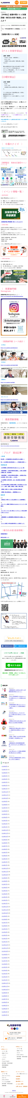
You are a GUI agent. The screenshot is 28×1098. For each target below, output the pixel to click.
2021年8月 (4, 957)
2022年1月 (4, 941)
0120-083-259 (15, 1033)
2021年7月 (4, 960)
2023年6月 (4, 887)
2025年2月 (4, 823)
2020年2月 (4, 1015)
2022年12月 (5, 906)
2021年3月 (4, 973)
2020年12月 (5, 983)
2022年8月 (4, 919)
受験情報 (4, 1067)
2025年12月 (5, 791)
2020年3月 (4, 1012)
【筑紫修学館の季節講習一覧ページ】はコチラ (12, 221)
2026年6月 (4, 772)
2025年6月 (4, 811)
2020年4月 (4, 1008)
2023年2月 (4, 900)
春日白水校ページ (5, 537)
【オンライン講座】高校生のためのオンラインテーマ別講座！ (14, 505)
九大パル (4, 1077)
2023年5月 (4, 890)
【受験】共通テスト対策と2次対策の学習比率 (11, 489)
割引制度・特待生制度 (7, 1063)
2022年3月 (4, 935)
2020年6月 (4, 1002)
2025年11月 (5, 795)
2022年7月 (4, 922)
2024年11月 (5, 833)
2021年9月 (4, 954)
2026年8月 (4, 766)
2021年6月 (4, 964)
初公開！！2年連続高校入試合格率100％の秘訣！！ (13, 459)
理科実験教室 (5, 1065)
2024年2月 (4, 862)
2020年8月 (4, 996)
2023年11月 (5, 871)
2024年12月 (5, 830)
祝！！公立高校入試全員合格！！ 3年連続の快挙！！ (13, 462)
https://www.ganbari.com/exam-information (10, 445)
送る (4, 1096)
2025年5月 (4, 814)
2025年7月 (4, 807)
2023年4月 (4, 894)
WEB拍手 (14, 639)
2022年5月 (4, 929)
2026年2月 (4, 785)
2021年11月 (5, 948)
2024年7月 (4, 846)
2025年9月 (4, 801)
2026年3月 (4, 782)
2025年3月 (4, 820)
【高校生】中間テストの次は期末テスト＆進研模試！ (13, 499)
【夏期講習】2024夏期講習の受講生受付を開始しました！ (13, 518)
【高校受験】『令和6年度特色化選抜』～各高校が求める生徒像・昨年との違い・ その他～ (13, 476)
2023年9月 (4, 878)
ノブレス (4, 1057)
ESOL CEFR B (5, 1079)
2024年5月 (4, 852)
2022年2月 (4, 938)
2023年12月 (5, 868)
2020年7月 (4, 999)
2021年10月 (5, 951)
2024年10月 (5, 836)
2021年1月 (4, 980)
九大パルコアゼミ (6, 1075)
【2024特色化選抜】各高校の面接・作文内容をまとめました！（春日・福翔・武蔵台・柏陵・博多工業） (14, 485)
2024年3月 (4, 858)
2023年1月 (4, 903)
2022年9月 (4, 916)
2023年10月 (5, 874)
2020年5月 (4, 1005)
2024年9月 (4, 839)
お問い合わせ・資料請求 (14, 1038)
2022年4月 (4, 932)
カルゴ (3, 1059)
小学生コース (4, 1049)
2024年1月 (4, 865)
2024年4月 (4, 855)
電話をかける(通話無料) (22, 1096)
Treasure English (5, 1061)
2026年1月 (4, 788)
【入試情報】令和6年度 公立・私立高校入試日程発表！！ (13, 480)
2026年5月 (4, 776)
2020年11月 (5, 986)
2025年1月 (4, 827)
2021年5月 (4, 967)
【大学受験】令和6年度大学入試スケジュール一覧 (12, 467)
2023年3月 (4, 897)
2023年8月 (4, 881)
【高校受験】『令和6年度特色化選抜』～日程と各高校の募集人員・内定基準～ (13, 471)
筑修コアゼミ (5, 1053)
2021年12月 (5, 945)
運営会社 (14, 1090)
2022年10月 (5, 913)
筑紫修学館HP (4, 533)
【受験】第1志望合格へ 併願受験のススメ (11, 492)
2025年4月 (4, 817)
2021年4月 (4, 970)
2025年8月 (4, 804)
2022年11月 (5, 909)
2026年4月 (4, 779)
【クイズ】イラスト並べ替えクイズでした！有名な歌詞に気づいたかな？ (14, 511)
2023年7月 (4, 884)
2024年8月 (4, 843)
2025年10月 (5, 798)
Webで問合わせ (12, 1096)
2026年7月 (4, 769)
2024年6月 (4, 849)
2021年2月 (4, 976)
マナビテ (4, 1055)
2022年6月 (4, 925)
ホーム (2, 1046)
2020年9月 (4, 992)
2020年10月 (5, 989)
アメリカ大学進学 (6, 1081)
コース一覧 (4, 1051)
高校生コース (4, 1071)
